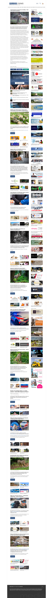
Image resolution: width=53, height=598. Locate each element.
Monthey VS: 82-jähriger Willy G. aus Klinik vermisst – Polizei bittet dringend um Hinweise (19, 391)
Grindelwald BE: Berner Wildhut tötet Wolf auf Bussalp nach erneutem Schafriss (19, 456)
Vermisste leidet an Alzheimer (16, 399)
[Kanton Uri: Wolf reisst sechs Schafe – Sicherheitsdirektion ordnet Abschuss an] (19, 276)
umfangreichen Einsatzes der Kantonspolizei (19, 435)
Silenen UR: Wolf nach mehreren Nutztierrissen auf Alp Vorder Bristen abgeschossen (19, 534)
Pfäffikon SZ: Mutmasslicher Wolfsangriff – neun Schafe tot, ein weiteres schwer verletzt (19, 110)
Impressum (12, 586)
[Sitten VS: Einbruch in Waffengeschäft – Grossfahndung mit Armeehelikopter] (19, 319)
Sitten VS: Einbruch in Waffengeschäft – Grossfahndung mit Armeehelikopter (18, 310)
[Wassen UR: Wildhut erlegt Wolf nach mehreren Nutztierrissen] (19, 237)
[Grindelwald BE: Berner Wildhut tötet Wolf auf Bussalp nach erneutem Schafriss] (19, 463)
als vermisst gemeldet (15, 511)
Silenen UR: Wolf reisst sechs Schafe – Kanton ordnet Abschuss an (19, 350)
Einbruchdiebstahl (13, 433)
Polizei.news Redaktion (16, 125)
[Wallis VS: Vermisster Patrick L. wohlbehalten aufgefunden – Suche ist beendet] (19, 503)
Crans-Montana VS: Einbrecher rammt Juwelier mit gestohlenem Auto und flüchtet (19, 193)
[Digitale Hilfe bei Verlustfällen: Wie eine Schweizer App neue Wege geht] (19, 157)
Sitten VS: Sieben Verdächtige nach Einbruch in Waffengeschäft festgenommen (19, 418)
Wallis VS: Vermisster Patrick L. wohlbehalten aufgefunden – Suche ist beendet (19, 496)
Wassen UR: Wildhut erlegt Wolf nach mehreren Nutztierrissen (17, 229)
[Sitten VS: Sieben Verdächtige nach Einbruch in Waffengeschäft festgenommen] (19, 425)
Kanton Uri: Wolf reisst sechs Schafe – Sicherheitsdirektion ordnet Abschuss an (18, 269)
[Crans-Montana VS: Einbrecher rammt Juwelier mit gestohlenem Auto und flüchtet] (19, 199)
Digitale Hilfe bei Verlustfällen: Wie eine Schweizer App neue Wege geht (18, 150)
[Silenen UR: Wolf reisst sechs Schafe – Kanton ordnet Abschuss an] (19, 358)
